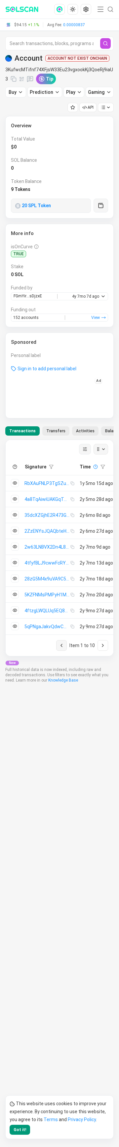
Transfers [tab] (55, 431)
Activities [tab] (85, 431)
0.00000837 (74, 25)
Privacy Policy (82, 1119)
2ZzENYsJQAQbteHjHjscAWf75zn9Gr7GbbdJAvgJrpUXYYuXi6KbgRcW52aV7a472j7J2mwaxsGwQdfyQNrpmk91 (47, 531)
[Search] (105, 43)
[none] (60, 9)
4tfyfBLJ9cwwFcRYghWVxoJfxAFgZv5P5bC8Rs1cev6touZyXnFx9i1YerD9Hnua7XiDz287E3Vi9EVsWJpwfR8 (47, 563)
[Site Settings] (86, 9)
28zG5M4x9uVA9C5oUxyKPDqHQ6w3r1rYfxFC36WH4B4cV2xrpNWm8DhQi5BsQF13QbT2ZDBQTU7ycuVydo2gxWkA (47, 578)
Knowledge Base (63, 680)
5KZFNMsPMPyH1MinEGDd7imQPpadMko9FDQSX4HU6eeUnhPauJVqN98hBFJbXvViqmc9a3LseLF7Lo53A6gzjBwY (47, 594)
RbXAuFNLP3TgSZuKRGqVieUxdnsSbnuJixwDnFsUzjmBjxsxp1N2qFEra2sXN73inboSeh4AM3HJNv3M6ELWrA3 (47, 483)
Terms (51, 1119)
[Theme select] (72, 9)
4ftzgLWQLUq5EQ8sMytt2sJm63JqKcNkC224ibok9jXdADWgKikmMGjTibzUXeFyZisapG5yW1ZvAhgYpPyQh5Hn (47, 610)
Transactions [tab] (22, 431)
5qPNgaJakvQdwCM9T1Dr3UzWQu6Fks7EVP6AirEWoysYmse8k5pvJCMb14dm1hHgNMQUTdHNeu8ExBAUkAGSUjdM (47, 626)
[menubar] (73, 9)
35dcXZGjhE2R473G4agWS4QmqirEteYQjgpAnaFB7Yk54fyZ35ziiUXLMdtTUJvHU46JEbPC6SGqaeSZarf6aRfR (47, 515)
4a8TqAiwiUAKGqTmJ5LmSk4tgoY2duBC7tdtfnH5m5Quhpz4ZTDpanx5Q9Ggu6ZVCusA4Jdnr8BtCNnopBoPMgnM (47, 499)
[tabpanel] (59, 548)
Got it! (20, 1129)
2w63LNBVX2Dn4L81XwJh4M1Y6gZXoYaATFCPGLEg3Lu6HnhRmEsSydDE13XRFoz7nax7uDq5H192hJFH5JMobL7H (47, 547)
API (91, 107)
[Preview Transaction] (15, 483)
